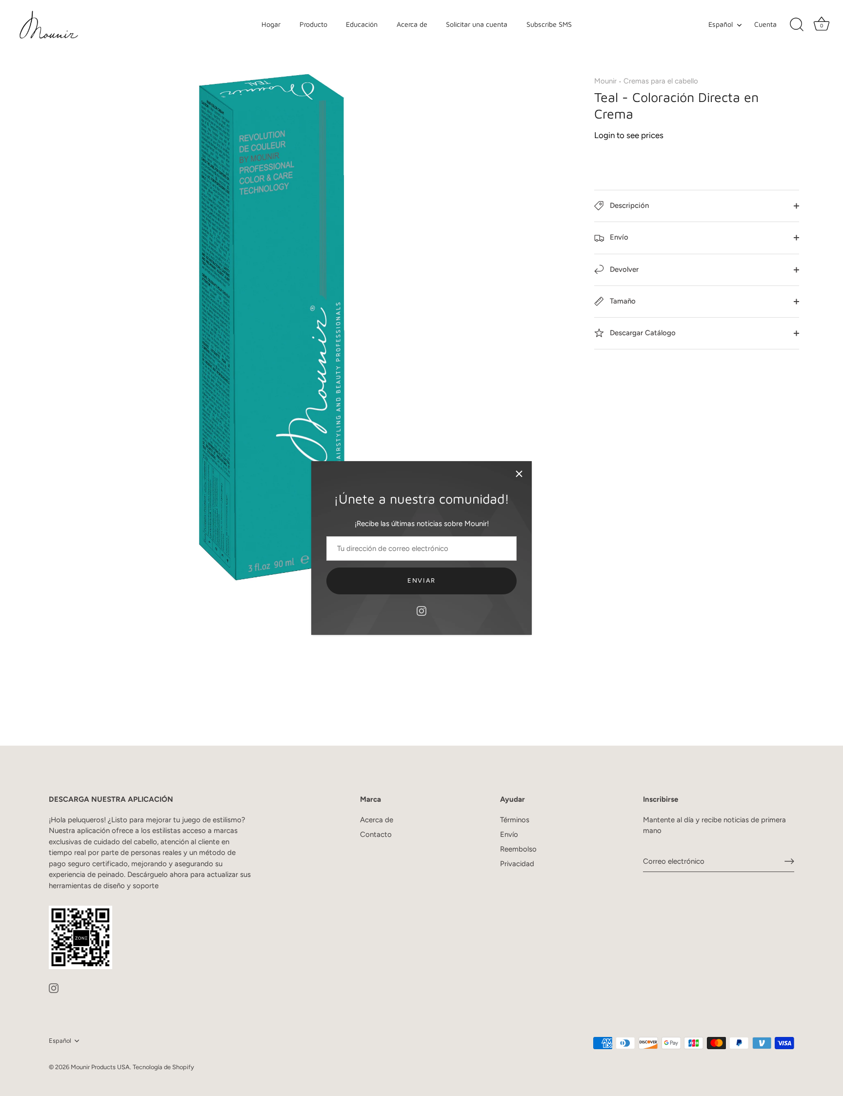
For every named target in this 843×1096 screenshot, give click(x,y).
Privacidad (517, 863)
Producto (313, 24)
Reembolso (518, 849)
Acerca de (412, 24)
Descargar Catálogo (642, 332)
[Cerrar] (519, 474)
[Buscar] (796, 25)
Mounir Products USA (100, 1067)
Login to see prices (628, 135)
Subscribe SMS (549, 24)
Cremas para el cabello (660, 81)
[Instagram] (421, 610)
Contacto (376, 834)
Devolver (623, 269)
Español (720, 24)
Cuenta (765, 24)
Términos (514, 819)
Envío (618, 237)
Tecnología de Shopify (163, 1067)
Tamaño (622, 301)
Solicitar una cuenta (476, 24)
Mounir (605, 81)
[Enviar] (789, 861)
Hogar (271, 24)
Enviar (421, 580)
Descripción (628, 205)
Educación (362, 24)
